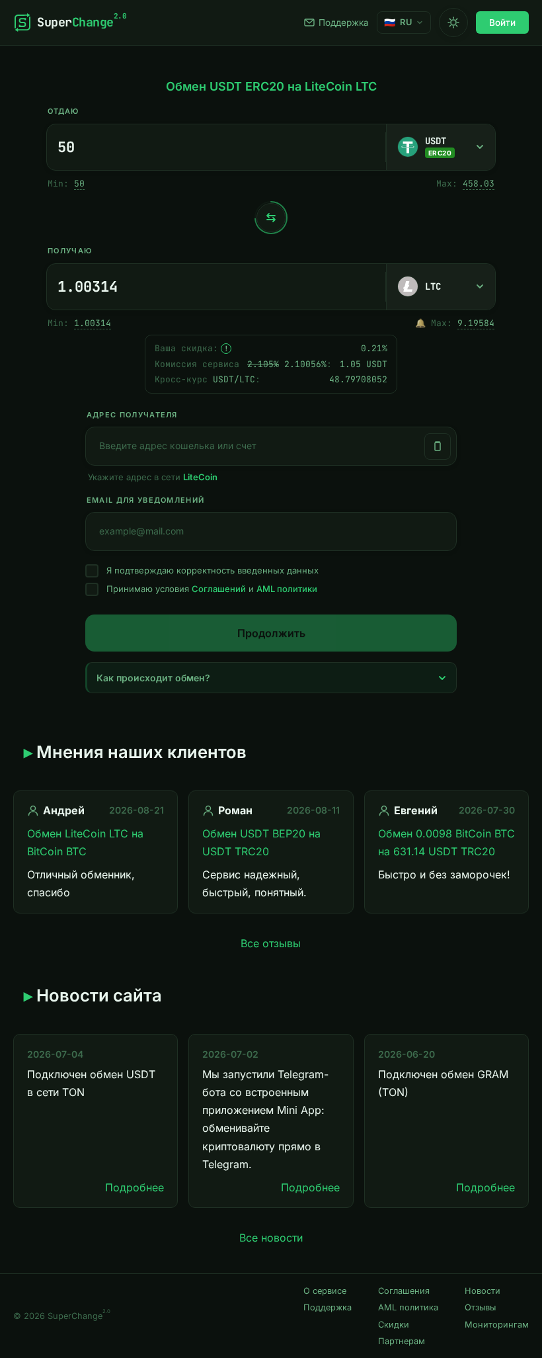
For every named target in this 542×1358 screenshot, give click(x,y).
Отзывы (480, 1307)
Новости (482, 1291)
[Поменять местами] (271, 217)
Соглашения (404, 1291)
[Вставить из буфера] (437, 446)
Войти (502, 22)
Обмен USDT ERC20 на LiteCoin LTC (271, 86)
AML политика (408, 1307)
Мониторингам (497, 1325)
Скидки (393, 1325)
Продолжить (271, 633)
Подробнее (134, 1187)
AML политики (286, 588)
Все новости (271, 1237)
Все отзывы (271, 943)
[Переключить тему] (453, 22)
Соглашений (219, 588)
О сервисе (324, 1291)
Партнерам (401, 1341)
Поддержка (344, 22)
